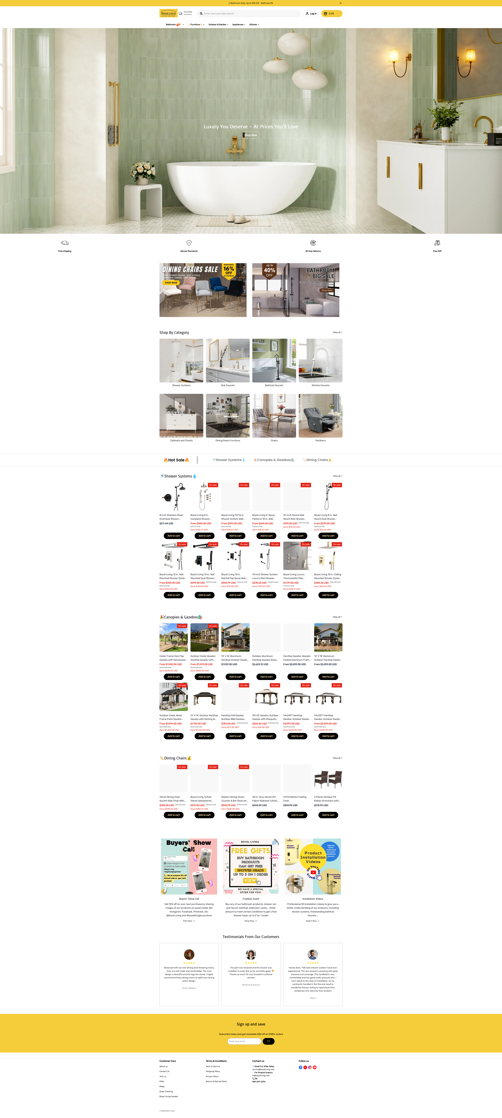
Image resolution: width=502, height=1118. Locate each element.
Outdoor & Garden (217, 24)
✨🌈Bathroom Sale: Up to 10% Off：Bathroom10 (249, 3)
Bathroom (171, 24)
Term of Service (213, 1066)
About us (163, 1066)
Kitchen (253, 24)
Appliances (237, 24)
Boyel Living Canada (168, 1096)
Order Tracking (166, 1091)
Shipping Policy (213, 1071)
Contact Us (164, 1071)
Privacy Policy (212, 1076)
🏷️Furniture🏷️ (195, 24)
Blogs (161, 1086)
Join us (162, 1076)
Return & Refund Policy (216, 1081)
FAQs (161, 1081)
